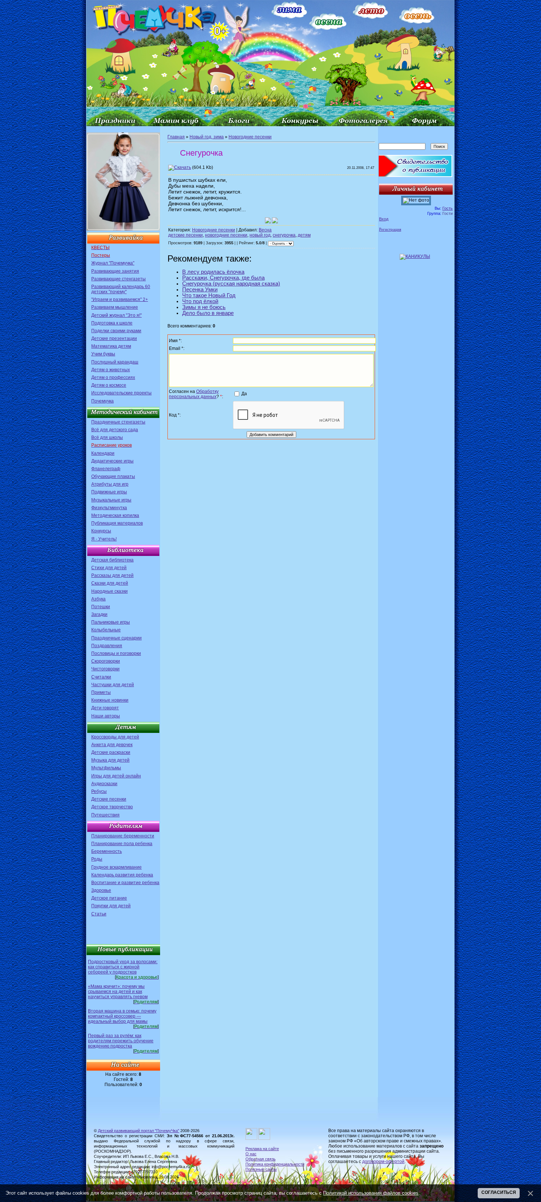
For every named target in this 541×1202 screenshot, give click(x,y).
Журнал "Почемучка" (112, 263)
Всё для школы (107, 437)
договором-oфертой (383, 1161)
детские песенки (185, 235)
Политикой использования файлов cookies (370, 1193)
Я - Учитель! (104, 539)
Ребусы (99, 791)
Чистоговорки (105, 668)
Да (244, 393)
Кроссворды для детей (115, 737)
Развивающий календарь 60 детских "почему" (120, 289)
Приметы (101, 692)
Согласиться (498, 1192)
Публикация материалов (117, 523)
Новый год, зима (207, 136)
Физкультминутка (109, 507)
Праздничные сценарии (116, 638)
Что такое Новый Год (209, 295)
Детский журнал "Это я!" (116, 315)
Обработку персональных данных (194, 394)
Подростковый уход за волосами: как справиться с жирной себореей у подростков (123, 967)
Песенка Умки (200, 289)
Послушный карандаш (114, 362)
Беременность (106, 851)
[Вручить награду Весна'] (275, 220)
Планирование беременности (122, 835)
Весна (265, 230)
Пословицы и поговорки (116, 653)
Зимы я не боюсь (204, 307)
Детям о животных (110, 369)
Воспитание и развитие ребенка (125, 882)
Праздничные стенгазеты (118, 422)
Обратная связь (260, 1159)
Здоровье (101, 890)
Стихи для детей (109, 567)
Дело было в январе (208, 313)
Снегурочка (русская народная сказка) (231, 284)
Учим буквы (103, 354)
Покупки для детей (111, 905)
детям (304, 235)
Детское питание (109, 898)
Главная (176, 136)
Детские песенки (108, 799)
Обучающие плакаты (113, 476)
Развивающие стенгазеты (118, 278)
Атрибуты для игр (109, 484)
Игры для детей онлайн (116, 776)
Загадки (99, 614)
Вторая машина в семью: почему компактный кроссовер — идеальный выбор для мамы (122, 1016)
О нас (251, 1154)
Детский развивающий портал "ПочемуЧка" (138, 1130)
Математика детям (111, 346)
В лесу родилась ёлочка (213, 272)
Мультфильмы (106, 767)
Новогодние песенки (250, 136)
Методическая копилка (115, 515)
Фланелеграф (105, 468)
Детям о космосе (108, 385)
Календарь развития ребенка (122, 874)
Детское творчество (112, 806)
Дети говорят (105, 707)
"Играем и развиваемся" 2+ (119, 299)
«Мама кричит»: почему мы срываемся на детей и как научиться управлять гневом (118, 991)
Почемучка (102, 401)
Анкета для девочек (111, 744)
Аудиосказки (104, 783)
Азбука (98, 599)
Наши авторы (105, 716)
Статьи (98, 913)
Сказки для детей (109, 583)
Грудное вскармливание (116, 867)
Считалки (101, 677)
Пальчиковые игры (110, 622)
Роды (96, 859)
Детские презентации (114, 338)
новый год (260, 235)
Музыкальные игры (111, 500)
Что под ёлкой (200, 301)
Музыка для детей (110, 760)
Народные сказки (109, 591)
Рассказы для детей (112, 575)
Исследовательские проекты (121, 393)
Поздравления (106, 645)
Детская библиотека (112, 560)
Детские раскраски (110, 752)
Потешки (100, 606)
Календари (102, 453)
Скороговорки (105, 661)
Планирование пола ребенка (121, 843)
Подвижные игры (109, 491)
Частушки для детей (112, 684)
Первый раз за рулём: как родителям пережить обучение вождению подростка (120, 1041)
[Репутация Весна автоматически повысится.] (268, 220)
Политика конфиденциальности (274, 1164)
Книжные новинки (109, 700)
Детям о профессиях (113, 377)
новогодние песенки (226, 235)
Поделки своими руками (116, 330)
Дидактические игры (112, 461)
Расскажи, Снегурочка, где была (223, 278)
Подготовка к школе (111, 323)
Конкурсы (101, 530)
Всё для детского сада (114, 429)
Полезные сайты (261, 1169)
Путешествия (105, 815)
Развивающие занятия (115, 271)
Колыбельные (106, 629)
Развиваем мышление (114, 307)
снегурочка (284, 235)
